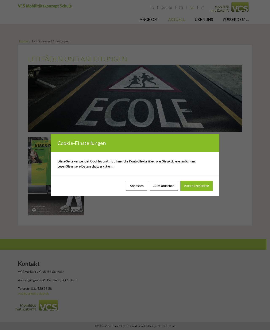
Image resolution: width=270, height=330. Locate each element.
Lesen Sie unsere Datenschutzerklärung (85, 166)
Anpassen (137, 186)
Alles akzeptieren (196, 186)
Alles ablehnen (163, 186)
